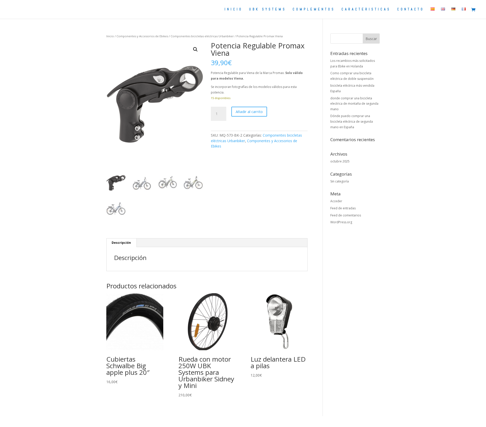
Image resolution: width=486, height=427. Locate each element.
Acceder (336, 201)
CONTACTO (410, 9)
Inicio (110, 36)
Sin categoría (339, 181)
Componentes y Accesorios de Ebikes (142, 36)
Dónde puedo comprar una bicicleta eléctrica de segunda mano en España (351, 121)
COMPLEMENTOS (314, 9)
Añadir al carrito (249, 111)
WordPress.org (341, 222)
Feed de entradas (343, 208)
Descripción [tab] (121, 242)
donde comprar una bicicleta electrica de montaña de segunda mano (354, 103)
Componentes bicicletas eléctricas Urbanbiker (202, 36)
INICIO (234, 9)
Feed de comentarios (345, 215)
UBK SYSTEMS (267, 9)
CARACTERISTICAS (366, 9)
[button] (195, 49)
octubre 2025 (340, 161)
